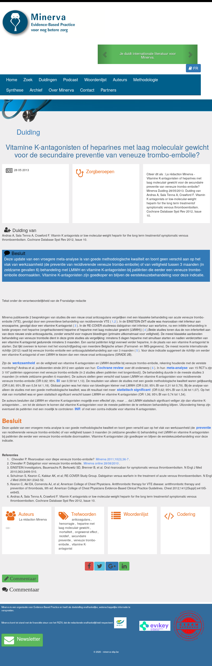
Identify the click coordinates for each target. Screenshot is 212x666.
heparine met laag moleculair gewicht (77, 525)
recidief (64, 536)
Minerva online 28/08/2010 (101, 463)
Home (11, 79)
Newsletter (28, 638)
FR (195, 68)
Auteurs (120, 79)
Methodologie (145, 79)
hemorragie (66, 523)
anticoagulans (81, 519)
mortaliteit (65, 532)
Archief (36, 90)
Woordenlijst (95, 79)
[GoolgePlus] (112, 566)
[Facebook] (89, 566)
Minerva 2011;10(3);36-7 (112, 459)
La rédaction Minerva (33, 519)
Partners (108, 90)
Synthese (14, 90)
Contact (87, 90)
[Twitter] (99, 566)
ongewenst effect (86, 532)
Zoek (28, 79)
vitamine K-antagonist (72, 546)
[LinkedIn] (124, 566)
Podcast (70, 79)
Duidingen (48, 79)
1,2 (114, 321)
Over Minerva (61, 90)
